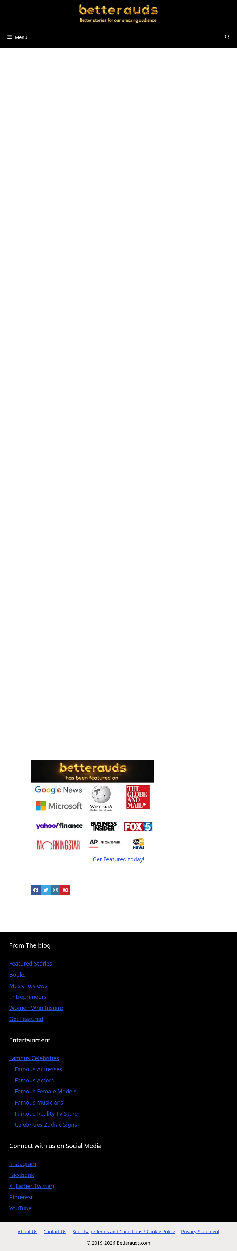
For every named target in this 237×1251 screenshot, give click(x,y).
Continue (21, 294)
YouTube (20, 1208)
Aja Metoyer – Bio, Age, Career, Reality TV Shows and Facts (59, 639)
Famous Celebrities (34, 1058)
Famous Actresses (38, 1069)
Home (11, 61)
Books (17, 974)
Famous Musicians (39, 1102)
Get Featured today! (118, 859)
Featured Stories (30, 963)
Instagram (22, 1163)
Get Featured (26, 1019)
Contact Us (55, 1231)
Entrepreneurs (28, 996)
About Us (27, 1231)
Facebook (21, 1175)
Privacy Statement (200, 1231)
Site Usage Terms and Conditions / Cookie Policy (124, 1231)
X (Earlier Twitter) (31, 1186)
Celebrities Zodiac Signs (46, 1124)
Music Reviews (28, 985)
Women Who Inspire (36, 1007)
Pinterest (21, 1197)
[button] (227, 37)
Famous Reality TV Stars (46, 1113)
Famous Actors (34, 1080)
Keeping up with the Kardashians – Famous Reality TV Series (61, 200)
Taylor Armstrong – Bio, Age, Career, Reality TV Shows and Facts (57, 502)
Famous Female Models (46, 1091)
